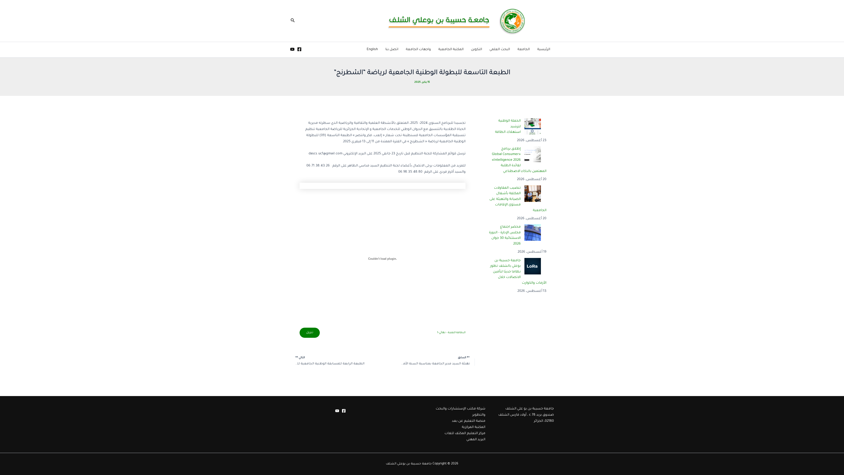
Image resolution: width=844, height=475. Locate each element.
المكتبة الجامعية (451, 49)
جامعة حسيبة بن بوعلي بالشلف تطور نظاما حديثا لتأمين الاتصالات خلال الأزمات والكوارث (518, 272)
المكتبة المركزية (473, 427)
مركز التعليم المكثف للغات (464, 433)
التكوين (476, 49)
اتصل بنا (391, 49)
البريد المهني (475, 440)
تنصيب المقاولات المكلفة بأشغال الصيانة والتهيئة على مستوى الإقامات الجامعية (518, 199)
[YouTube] (292, 49)
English (372, 49)
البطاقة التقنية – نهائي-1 (451, 332)
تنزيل (309, 332)
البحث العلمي (499, 49)
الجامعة (523, 49)
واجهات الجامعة (418, 49)
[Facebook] (299, 49)
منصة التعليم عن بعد (468, 421)
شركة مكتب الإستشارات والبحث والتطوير (460, 412)
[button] (292, 20)
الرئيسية (543, 49)
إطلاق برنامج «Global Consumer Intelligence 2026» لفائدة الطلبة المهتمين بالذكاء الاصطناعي (519, 160)
